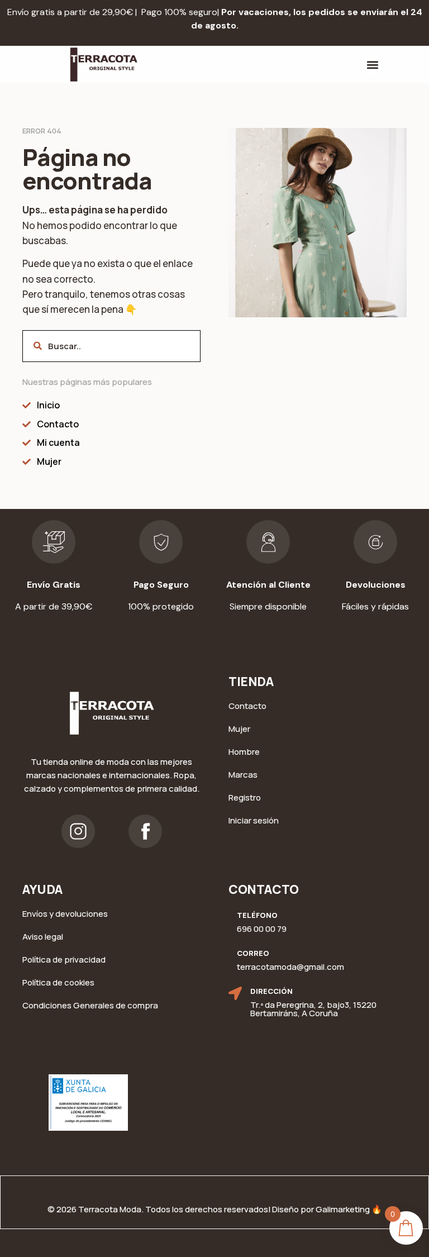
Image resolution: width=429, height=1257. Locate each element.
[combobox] (111, 346)
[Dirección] (235, 993)
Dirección (271, 991)
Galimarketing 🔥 (349, 1209)
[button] (372, 64)
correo (253, 953)
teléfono (257, 915)
